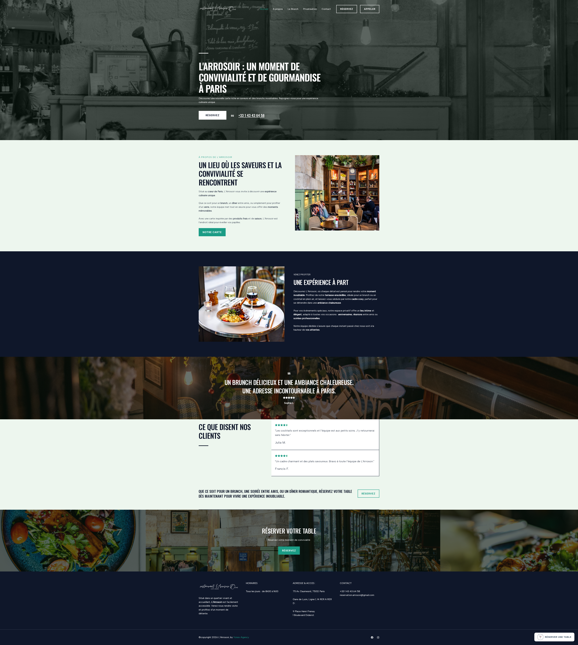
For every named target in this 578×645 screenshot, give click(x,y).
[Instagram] (378, 637)
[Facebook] (372, 637)
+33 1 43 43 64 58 (251, 115)
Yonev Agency (241, 637)
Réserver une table (558, 637)
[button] (346, 9)
